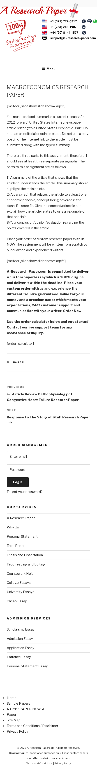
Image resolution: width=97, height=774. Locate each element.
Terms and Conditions (39, 763)
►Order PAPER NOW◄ (25, 709)
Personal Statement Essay (27, 666)
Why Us (13, 527)
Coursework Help (20, 574)
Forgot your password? (25, 492)
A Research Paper (21, 518)
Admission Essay (20, 639)
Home (11, 698)
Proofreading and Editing (26, 564)
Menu (50, 69)
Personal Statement (22, 537)
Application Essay (20, 648)
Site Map (14, 720)
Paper (18, 362)
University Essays (20, 592)
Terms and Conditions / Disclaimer (32, 726)
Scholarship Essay (21, 629)
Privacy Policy (17, 731)
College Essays (19, 583)
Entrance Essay (19, 657)
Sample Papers (18, 703)
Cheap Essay (17, 601)
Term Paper (16, 546)
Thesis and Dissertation (25, 555)
